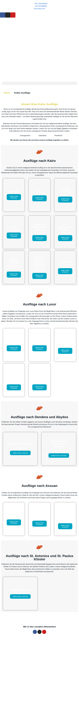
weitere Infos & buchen (14, 197)
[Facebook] (2, 15)
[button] (39, 83)
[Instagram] (7, 15)
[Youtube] (12, 15)
